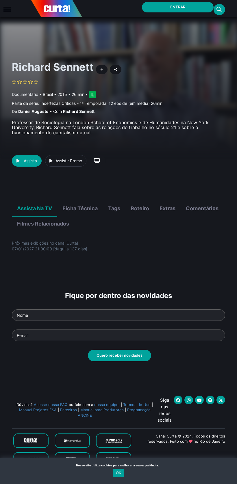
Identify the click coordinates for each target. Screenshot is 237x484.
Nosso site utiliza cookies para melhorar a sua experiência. (118, 465)
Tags (114, 208)
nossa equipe (106, 404)
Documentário (25, 94)
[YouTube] (199, 400)
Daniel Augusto (33, 111)
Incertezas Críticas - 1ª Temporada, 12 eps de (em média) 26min (101, 103)
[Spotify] (210, 400)
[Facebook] (178, 400)
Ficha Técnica (80, 208)
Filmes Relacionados (43, 224)
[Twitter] (220, 400)
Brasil (48, 94)
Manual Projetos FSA (38, 409)
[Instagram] (188, 400)
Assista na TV (34, 208)
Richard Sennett (79, 111)
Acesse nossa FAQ (51, 404)
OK (118, 472)
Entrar (177, 7)
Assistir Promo (68, 160)
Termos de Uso (137, 404)
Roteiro (140, 208)
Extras (167, 208)
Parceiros (68, 409)
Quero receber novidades (119, 355)
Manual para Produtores (102, 409)
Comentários (202, 208)
